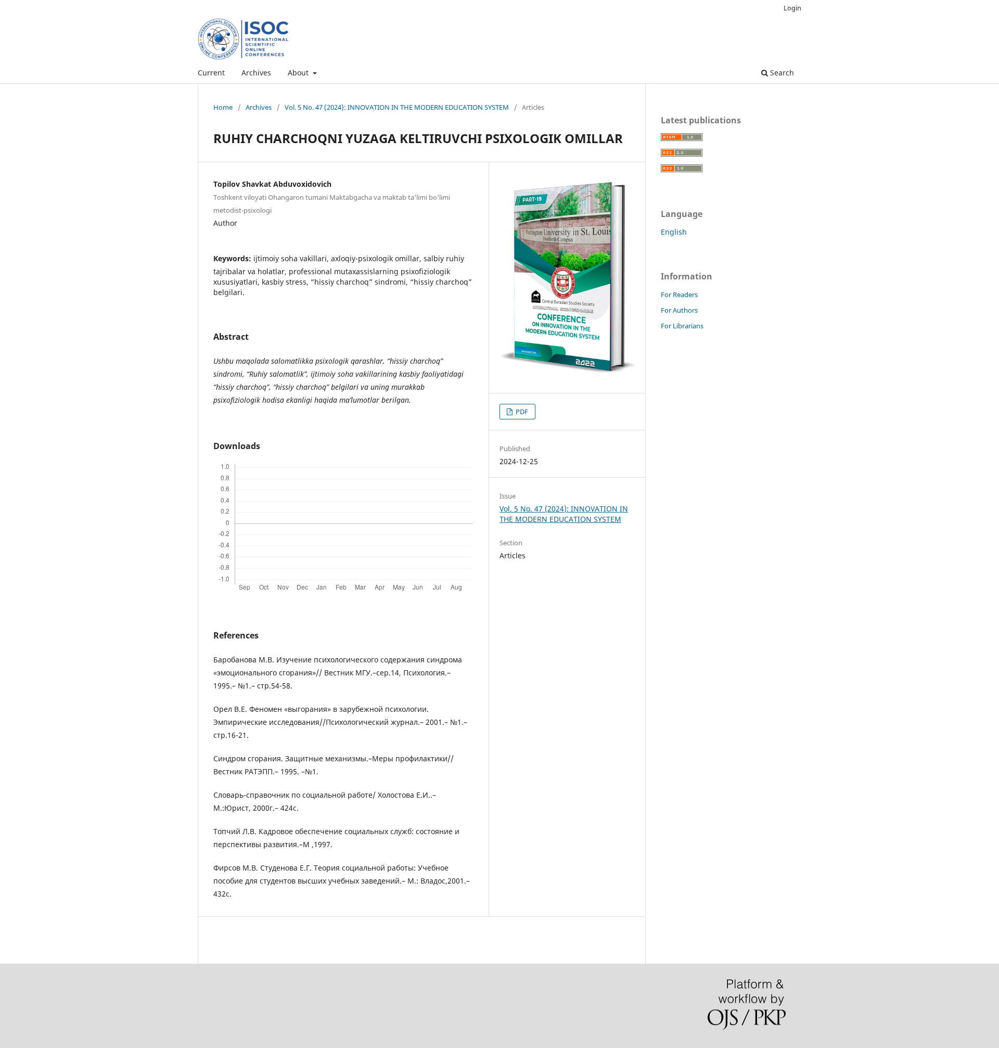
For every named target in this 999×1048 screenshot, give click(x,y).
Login (792, 7)
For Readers (679, 294)
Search (781, 73)
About (299, 73)
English (674, 232)
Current (211, 73)
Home (223, 107)
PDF (521, 411)
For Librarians (682, 325)
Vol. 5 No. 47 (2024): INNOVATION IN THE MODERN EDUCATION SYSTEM (397, 107)
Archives (256, 73)
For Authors (679, 310)
